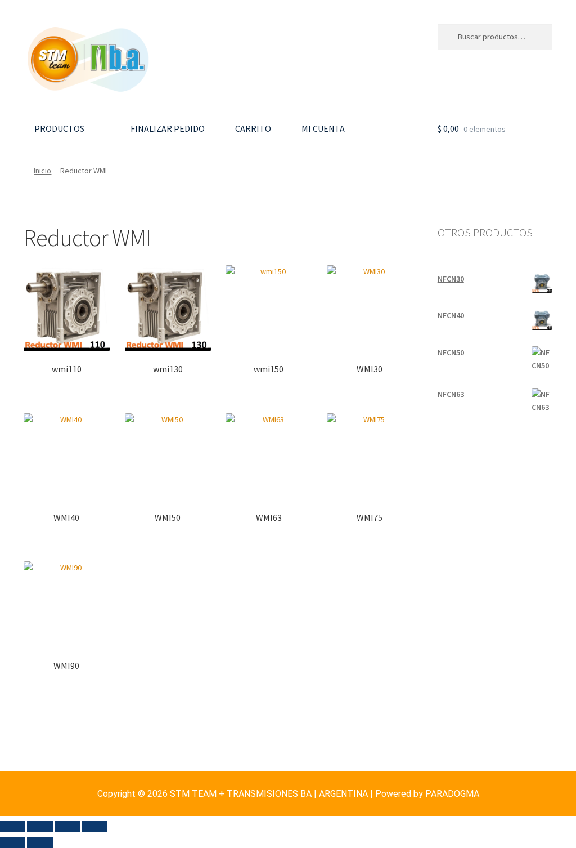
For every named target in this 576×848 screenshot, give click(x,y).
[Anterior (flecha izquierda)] (12, 842)
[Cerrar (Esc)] (94, 826)
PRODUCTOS (58, 128)
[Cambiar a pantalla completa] (39, 826)
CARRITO (252, 128)
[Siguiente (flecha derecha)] (39, 842)
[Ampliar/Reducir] (12, 826)
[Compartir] (67, 826)
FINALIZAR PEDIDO (167, 128)
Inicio (42, 171)
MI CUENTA (322, 128)
